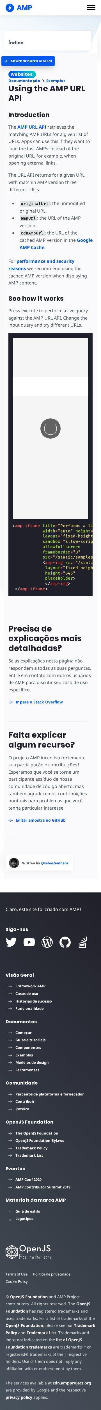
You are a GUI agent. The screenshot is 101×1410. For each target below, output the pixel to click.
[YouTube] (29, 942)
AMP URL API (31, 127)
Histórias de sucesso (33, 1001)
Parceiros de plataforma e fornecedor (49, 1094)
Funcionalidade (29, 1008)
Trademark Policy (31, 1148)
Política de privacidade (51, 1274)
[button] (91, 7)
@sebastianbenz (54, 863)
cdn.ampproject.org (72, 1383)
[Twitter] (11, 942)
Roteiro (22, 1108)
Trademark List (29, 1155)
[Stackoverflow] (83, 942)
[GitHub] (65, 942)
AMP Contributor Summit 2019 (42, 1187)
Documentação (24, 80)
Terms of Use (16, 1274)
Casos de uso (26, 993)
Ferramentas (27, 1069)
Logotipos (24, 1218)
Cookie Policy (17, 1281)
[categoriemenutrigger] (28, 61)
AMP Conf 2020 (28, 1179)
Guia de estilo (27, 1211)
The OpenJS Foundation (36, 1133)
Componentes (28, 1047)
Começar (23, 1032)
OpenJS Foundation (29, 1296)
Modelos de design (32, 1062)
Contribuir (25, 1101)
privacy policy (19, 1397)
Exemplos (56, 80)
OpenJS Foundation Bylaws (39, 1140)
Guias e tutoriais (30, 1039)
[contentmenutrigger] (47, 40)
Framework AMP (30, 985)
